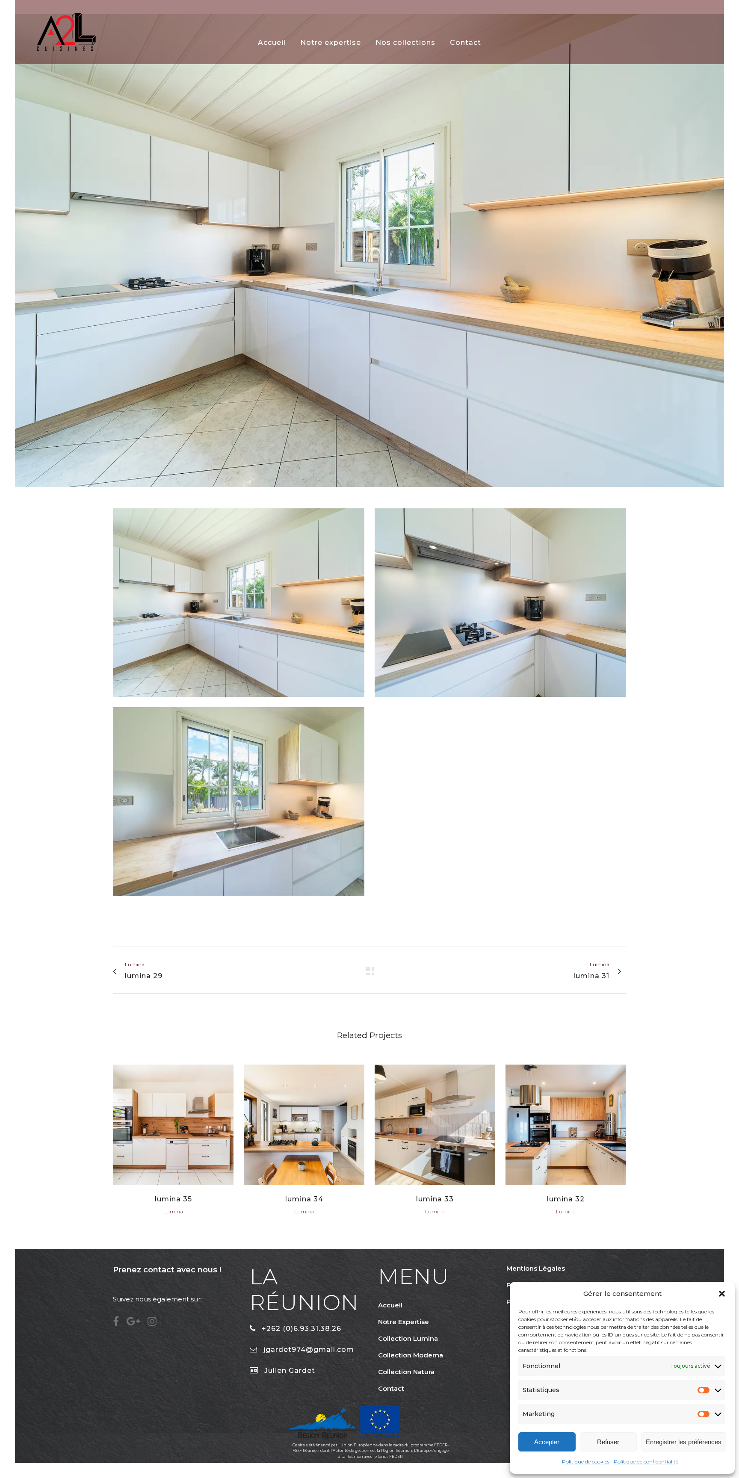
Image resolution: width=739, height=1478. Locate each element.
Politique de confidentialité (646, 1461)
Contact (391, 1388)
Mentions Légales (535, 1268)
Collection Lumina (408, 1338)
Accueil (390, 1305)
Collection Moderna (410, 1355)
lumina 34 (304, 1199)
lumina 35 (173, 1199)
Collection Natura (406, 1372)
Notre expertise (403, 1322)
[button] (722, 1293)
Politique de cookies (585, 1461)
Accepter (546, 1442)
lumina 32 (566, 1199)
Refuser (608, 1442)
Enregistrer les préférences (683, 1442)
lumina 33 (435, 1199)
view (173, 1124)
